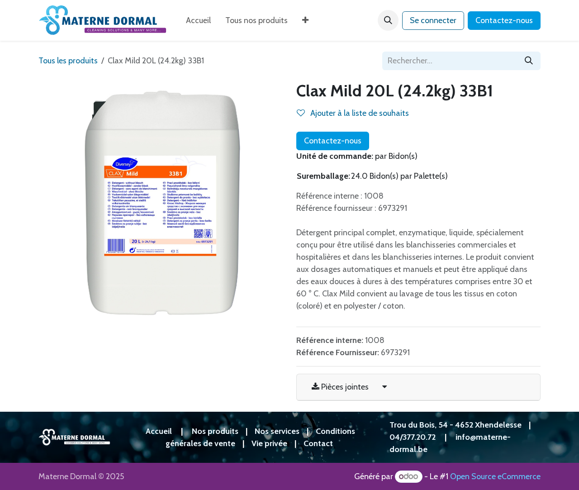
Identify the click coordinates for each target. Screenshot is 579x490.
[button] (388, 20)
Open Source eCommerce (495, 476)
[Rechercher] (529, 61)
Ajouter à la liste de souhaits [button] (358, 113)
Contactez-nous (504, 20)
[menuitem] (198, 20)
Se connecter (433, 20)
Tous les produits (68, 61)
